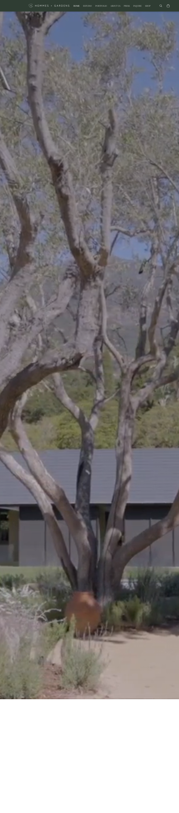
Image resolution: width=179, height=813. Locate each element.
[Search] (161, 6)
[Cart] (168, 6)
